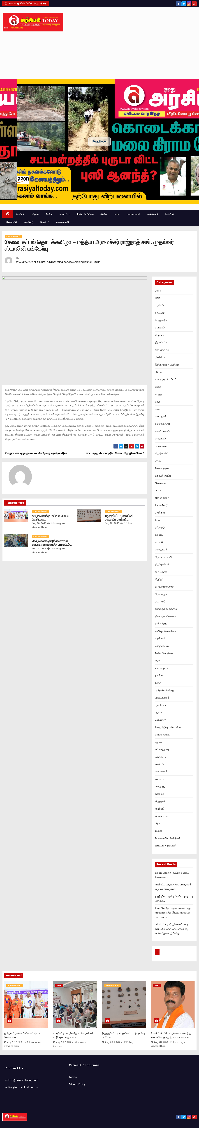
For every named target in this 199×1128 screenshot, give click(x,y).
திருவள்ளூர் (161, 594)
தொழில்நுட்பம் (162, 646)
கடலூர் (158, 394)
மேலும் (43, 222)
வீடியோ (104, 214)
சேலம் (158, 520)
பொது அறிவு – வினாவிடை (168, 727)
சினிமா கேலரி (162, 498)
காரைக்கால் (161, 446)
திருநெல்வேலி (162, 564)
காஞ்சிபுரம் (160, 438)
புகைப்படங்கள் (133, 214)
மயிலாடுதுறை (162, 749)
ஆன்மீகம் (169, 214)
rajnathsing (56, 262)
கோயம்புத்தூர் (162, 468)
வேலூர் (158, 831)
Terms (73, 1077)
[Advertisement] (99, 56)
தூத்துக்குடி (161, 623)
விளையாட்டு (11, 222)
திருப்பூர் (159, 579)
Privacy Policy (77, 1084)
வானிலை (159, 794)
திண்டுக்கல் (161, 549)
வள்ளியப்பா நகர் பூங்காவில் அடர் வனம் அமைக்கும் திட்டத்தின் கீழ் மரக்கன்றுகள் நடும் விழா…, (171, 929)
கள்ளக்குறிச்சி (162, 424)
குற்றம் (158, 461)
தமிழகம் (35, 214)
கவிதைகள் (161, 416)
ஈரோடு (158, 372)
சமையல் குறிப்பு (163, 475)
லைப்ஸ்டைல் (152, 214)
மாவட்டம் (63, 214)
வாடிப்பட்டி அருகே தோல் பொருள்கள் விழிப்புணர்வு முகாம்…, (73, 1035)
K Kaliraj (127, 523)
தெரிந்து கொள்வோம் (165, 631)
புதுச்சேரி (159, 712)
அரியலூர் (159, 313)
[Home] (7, 214)
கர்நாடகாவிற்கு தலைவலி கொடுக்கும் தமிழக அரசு (37, 453)
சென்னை (160, 512)
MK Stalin (42, 262)
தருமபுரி (159, 542)
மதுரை (158, 742)
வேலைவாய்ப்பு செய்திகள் (167, 838)
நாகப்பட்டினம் (161, 668)
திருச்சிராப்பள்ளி (163, 557)
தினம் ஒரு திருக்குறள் (166, 609)
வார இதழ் (29, 222)
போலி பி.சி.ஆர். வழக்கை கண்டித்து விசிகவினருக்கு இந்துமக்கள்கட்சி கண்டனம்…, (173, 912)
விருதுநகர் (160, 801)
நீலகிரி (158, 683)
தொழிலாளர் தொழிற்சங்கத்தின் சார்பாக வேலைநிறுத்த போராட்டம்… (52, 542)
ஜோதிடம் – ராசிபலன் (165, 845)
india (157, 298)
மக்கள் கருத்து (162, 734)
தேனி (158, 660)
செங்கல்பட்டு (161, 505)
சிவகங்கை (160, 483)
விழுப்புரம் (159, 808)
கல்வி (158, 409)
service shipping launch (78, 262)
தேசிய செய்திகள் (85, 214)
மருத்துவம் (160, 757)
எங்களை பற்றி (62, 222)
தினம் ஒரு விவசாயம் (165, 616)
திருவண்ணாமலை (164, 586)
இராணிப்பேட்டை (163, 342)
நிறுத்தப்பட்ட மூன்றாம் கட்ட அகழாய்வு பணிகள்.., (120, 517)
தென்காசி (160, 638)
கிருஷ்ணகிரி (161, 453)
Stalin (97, 262)
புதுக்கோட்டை (162, 705)
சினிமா (49, 214)
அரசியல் (20, 214)
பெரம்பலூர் (160, 720)
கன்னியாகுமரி (162, 431)
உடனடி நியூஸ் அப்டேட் (13, 236)
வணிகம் (159, 779)
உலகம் (117, 214)
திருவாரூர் (160, 601)
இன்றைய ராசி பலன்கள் (167, 364)
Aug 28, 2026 (39, 523)
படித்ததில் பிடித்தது (164, 690)
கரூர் (157, 401)
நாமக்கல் (159, 675)
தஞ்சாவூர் (160, 527)
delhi (158, 290)
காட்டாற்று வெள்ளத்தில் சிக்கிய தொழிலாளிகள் (114, 453)
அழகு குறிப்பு (161, 320)
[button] (4, 141)
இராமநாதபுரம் (162, 350)
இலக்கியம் (160, 357)
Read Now (99, 141)
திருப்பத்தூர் (161, 572)
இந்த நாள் (160, 335)
